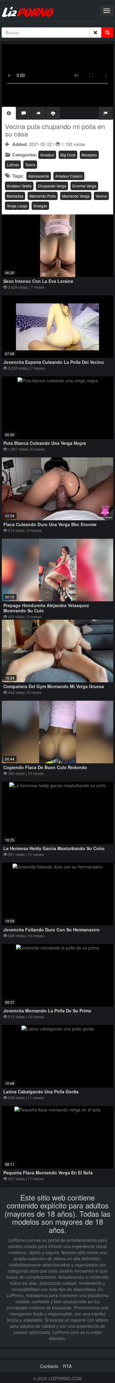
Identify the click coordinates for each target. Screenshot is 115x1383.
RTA (67, 1366)
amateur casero (68, 176)
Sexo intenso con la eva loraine (38, 281)
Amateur (47, 154)
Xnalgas (40, 205)
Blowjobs (89, 154)
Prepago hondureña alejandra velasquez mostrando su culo (46, 608)
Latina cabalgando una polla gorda (41, 1091)
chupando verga (52, 185)
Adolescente (38, 176)
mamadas (15, 195)
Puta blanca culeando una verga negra (44, 443)
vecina (101, 195)
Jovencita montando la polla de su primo (47, 1010)
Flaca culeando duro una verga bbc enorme (50, 524)
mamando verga (76, 195)
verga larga (17, 205)
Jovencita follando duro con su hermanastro (51, 929)
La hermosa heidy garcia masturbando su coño (54, 848)
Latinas (13, 164)
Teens (30, 164)
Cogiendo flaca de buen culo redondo (45, 767)
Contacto (49, 1366)
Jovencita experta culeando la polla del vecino (53, 362)
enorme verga (84, 185)
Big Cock (67, 154)
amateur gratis (19, 185)
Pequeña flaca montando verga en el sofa (48, 1172)
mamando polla (42, 195)
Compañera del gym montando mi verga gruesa (53, 686)
